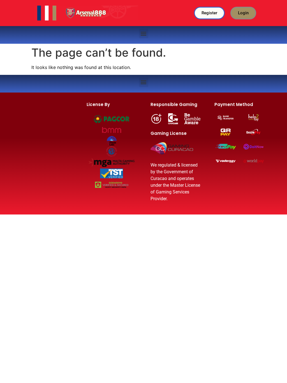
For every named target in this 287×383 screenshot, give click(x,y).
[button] (143, 33)
